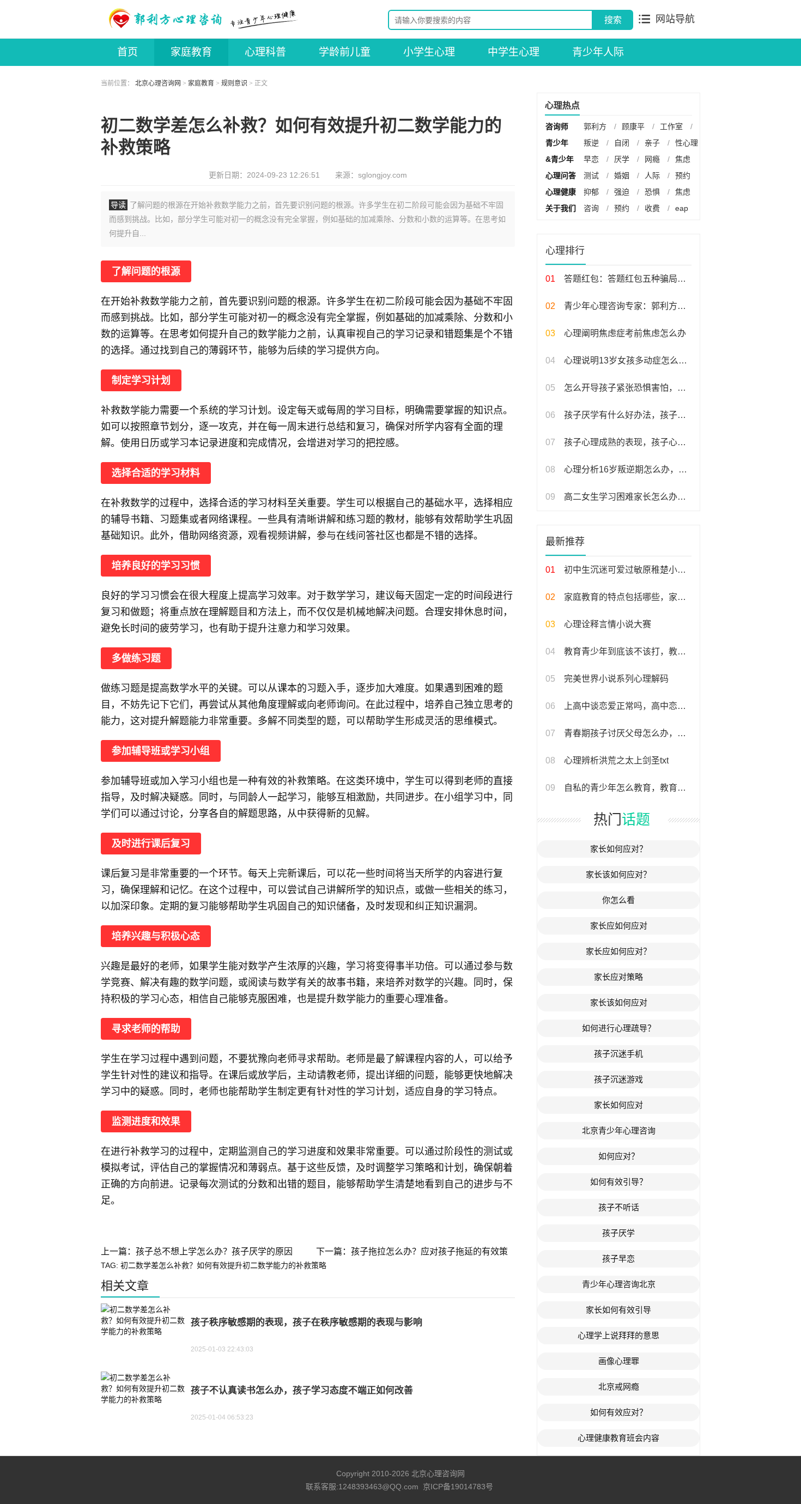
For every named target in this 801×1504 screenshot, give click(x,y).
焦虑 (682, 159)
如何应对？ (618, 1156)
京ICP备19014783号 (458, 1486)
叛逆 (591, 142)
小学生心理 (429, 52)
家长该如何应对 (618, 1002)
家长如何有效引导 (618, 1309)
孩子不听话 (618, 1207)
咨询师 (556, 126)
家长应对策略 (618, 976)
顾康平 (633, 126)
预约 (682, 175)
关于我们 (560, 208)
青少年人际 (598, 52)
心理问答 (560, 175)
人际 (652, 175)
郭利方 (595, 126)
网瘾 (652, 159)
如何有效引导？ (618, 1181)
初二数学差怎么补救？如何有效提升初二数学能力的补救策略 (223, 1265)
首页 (127, 52)
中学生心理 (513, 52)
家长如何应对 (618, 1104)
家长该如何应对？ (618, 874)
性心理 (686, 142)
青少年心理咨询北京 (619, 1284)
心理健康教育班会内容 (618, 1437)
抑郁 (591, 191)
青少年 (556, 142)
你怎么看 (618, 900)
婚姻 (621, 175)
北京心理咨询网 (158, 83)
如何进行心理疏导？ (619, 1028)
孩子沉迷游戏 (618, 1079)
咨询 (591, 208)
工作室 (671, 126)
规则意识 (234, 83)
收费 (652, 208)
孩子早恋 (618, 1258)
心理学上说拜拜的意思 (618, 1335)
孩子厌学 (618, 1233)
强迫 (621, 191)
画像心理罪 (618, 1361)
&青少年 (559, 159)
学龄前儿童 (345, 52)
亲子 (652, 142)
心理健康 (560, 191)
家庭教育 (191, 52)
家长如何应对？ (618, 848)
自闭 (621, 142)
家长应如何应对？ (618, 951)
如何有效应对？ (618, 1412)
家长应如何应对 (618, 925)
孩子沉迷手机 (618, 1053)
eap (681, 208)
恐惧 (652, 191)
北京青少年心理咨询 (619, 1130)
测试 (591, 175)
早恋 (591, 159)
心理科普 (265, 52)
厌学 (621, 159)
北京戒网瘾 (618, 1386)
